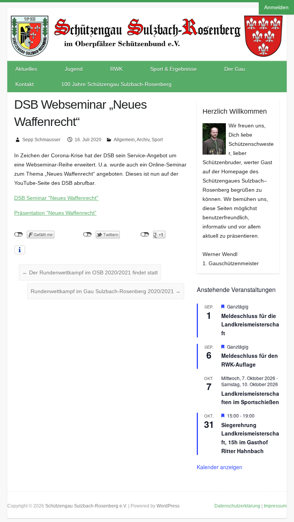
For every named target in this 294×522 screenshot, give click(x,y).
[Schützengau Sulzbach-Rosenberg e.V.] (147, 16)
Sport (157, 139)
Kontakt (24, 84)
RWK (116, 69)
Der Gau (234, 69)
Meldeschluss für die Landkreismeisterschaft (250, 324)
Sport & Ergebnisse (173, 69)
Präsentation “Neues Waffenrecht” (55, 213)
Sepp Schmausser (41, 139)
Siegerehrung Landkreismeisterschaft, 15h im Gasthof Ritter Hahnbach (250, 438)
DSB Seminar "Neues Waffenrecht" (56, 198)
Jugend (74, 69)
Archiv (143, 139)
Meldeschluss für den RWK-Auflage (249, 360)
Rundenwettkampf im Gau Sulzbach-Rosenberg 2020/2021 (106, 291)
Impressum (275, 506)
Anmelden (276, 7)
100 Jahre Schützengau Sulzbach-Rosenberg (116, 84)
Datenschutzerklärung (237, 506)
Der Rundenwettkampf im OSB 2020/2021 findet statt (90, 272)
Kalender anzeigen (219, 467)
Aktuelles (26, 69)
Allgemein (124, 139)
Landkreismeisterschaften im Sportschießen (250, 398)
